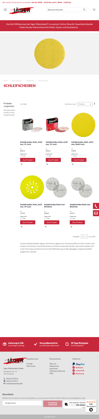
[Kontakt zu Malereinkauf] (96, 213)
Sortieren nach (70, 104)
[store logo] (21, 12)
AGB (51, 373)
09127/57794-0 (12, 379)
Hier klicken (81, 405)
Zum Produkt (28, 160)
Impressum (54, 368)
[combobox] (66, 9)
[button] (21, 164)
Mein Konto (31, 366)
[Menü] (95, 401)
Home (6, 81)
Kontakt (30, 364)
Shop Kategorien (17, 81)
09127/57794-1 (12, 381)
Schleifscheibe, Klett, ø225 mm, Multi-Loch (82, 143)
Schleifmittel (30, 81)
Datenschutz (54, 366)
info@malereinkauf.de (14, 383)
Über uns (53, 364)
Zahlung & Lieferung (57, 371)
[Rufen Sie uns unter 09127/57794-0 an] (96, 206)
